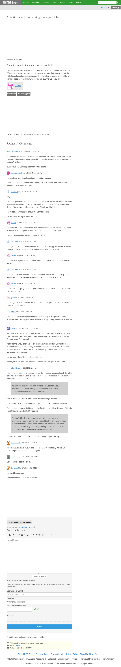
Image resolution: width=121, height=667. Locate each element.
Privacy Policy (72, 654)
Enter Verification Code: (16, 606)
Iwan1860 (14, 192)
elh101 (13, 312)
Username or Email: (15, 591)
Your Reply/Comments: (16, 530)
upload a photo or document (19, 522)
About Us (84, 654)
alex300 (18, 86)
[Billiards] (10, 2)
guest (13, 298)
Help (91, 654)
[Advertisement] (39, 37)
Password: (11, 598)
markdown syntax (26, 527)
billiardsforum (15, 151)
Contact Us (99, 654)
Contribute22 (15, 443)
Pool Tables (11, 94)
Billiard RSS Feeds (26, 654)
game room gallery (17, 173)
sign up (104, 7)
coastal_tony (15, 457)
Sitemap (39, 654)
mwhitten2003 (16, 328)
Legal (46, 654)
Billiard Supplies (24, 94)
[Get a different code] (38, 609)
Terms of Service (58, 654)
